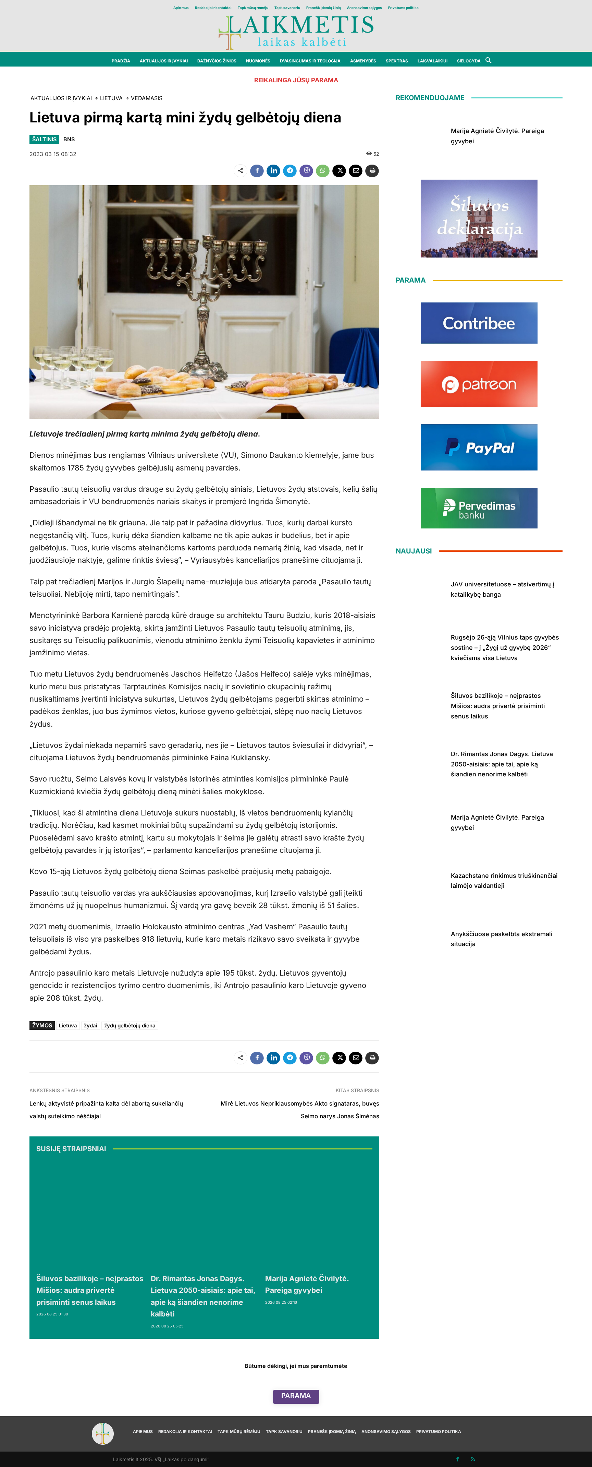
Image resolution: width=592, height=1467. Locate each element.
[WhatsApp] (323, 170)
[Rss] (473, 1459)
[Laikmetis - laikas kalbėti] (296, 32)
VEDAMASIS (146, 98)
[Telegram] (290, 170)
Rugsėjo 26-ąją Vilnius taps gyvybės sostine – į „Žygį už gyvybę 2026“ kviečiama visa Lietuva (505, 647)
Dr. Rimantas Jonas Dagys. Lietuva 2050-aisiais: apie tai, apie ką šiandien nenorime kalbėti (502, 764)
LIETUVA (111, 98)
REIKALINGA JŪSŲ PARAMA (296, 80)
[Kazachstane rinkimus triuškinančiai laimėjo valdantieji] (421, 879)
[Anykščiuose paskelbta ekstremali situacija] (421, 938)
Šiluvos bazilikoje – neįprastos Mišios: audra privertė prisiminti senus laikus (90, 1290)
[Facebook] (257, 170)
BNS (69, 139)
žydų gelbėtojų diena (130, 1025)
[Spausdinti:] (372, 170)
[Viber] (306, 170)
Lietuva (68, 1025)
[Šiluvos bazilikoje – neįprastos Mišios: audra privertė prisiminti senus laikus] (90, 1214)
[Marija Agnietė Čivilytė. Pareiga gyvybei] (319, 1214)
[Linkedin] (273, 170)
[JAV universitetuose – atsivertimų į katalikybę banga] (421, 588)
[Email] (355, 170)
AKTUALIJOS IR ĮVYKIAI (61, 98)
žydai (90, 1025)
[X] (339, 170)
